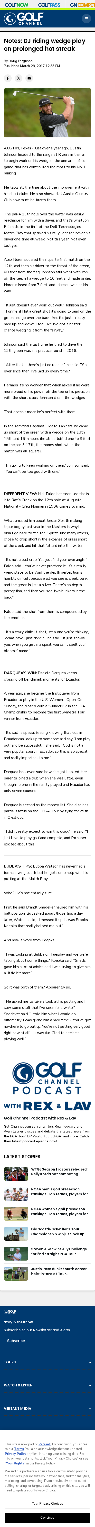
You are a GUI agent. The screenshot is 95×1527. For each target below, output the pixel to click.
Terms (19, 1449)
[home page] (24, 19)
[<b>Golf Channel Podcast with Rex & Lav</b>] (47, 1086)
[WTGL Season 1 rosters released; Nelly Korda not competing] (16, 1174)
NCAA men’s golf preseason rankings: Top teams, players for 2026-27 (59, 1192)
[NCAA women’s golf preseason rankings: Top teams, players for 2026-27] (16, 1214)
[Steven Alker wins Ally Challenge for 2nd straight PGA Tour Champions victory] (16, 1254)
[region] (47, 1478)
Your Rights (15, 1463)
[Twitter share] (18, 78)
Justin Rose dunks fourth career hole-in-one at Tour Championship (59, 1272)
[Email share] (29, 78)
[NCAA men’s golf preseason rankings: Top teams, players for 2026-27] (16, 1194)
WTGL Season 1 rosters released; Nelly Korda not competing (59, 1172)
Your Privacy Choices (47, 1503)
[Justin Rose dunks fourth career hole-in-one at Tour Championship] (16, 1273)
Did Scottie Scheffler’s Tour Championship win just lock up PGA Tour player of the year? (57, 1232)
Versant (44, 1444)
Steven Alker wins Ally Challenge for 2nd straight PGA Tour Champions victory (59, 1252)
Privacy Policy (15, 1454)
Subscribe (16, 1340)
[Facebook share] (8, 78)
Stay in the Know (18, 1322)
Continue (47, 1517)
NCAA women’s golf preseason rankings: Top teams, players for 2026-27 (59, 1212)
